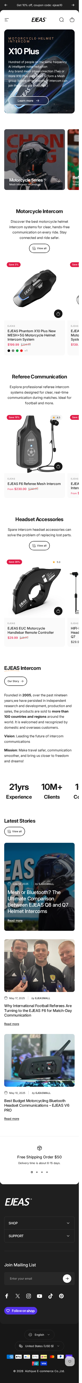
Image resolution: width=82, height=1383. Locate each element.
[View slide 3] (42, 1172)
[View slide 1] (31, 1172)
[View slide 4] (47, 1172)
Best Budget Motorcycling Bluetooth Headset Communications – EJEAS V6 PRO (36, 1105)
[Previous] (6, 5)
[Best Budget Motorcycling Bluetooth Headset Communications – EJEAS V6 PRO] (39, 1060)
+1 (26, 350)
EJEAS (11, 326)
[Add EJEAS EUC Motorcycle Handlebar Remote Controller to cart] (58, 611)
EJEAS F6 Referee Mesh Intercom (34, 484)
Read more (15, 920)
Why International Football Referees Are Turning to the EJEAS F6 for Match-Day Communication (38, 1010)
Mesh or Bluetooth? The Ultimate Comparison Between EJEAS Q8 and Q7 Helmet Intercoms (38, 901)
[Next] (73, 5)
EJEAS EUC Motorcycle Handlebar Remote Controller (31, 630)
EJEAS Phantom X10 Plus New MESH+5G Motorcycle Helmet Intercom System (32, 335)
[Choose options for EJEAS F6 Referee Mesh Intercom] (58, 466)
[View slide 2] (37, 1172)
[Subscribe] (67, 1278)
